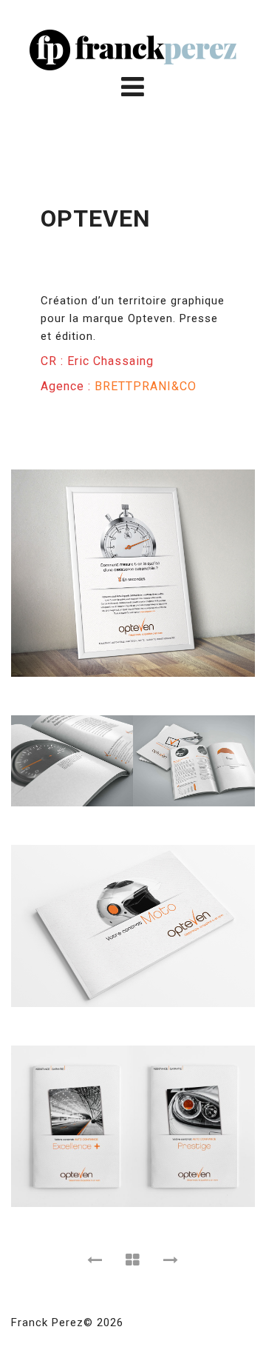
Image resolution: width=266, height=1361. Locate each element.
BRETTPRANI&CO (146, 386)
